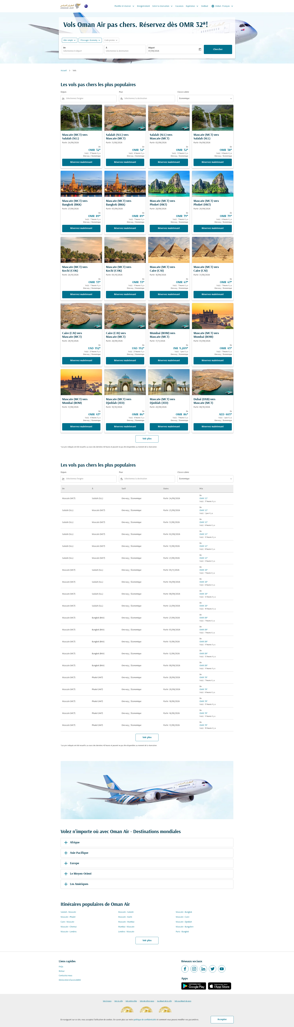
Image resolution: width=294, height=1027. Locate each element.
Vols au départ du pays (183, 1001)
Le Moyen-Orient (81, 873)
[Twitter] (212, 969)
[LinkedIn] (203, 969)
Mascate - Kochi (125, 917)
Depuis (63, 92)
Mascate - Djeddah (184, 922)
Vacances (179, 6)
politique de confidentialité (145, 1020)
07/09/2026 (153, 51)
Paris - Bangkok (182, 932)
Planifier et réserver (125, 6)
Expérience (192, 6)
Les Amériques (79, 884)
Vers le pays (107, 1001)
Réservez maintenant (81, 162)
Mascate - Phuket (68, 917)
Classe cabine (183, 92)
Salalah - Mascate (68, 912)
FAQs (61, 967)
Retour (62, 971)
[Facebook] (185, 969)
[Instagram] (194, 969)
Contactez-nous (65, 976)
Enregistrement (143, 6)
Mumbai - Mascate (126, 927)
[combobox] (82, 51)
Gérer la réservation (162, 6)
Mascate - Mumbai (126, 922)
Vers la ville (118, 1001)
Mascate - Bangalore (184, 927)
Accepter (222, 1019)
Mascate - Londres (69, 932)
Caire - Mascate (67, 922)
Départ (151, 48)
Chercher (218, 49)
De (64, 48)
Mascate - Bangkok (184, 912)
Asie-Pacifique (79, 853)
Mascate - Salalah (126, 912)
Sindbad (204, 6)
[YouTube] (221, 969)
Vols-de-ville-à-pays (147, 1001)
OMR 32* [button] (192, 25)
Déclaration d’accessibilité (70, 980)
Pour (121, 92)
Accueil (64, 70)
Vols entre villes (131, 1001)
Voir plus (147, 940)
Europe (74, 863)
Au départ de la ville (164, 1001)
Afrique (74, 842)
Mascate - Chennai (69, 927)
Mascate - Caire (182, 917)
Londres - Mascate (126, 932)
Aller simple (68, 40)
